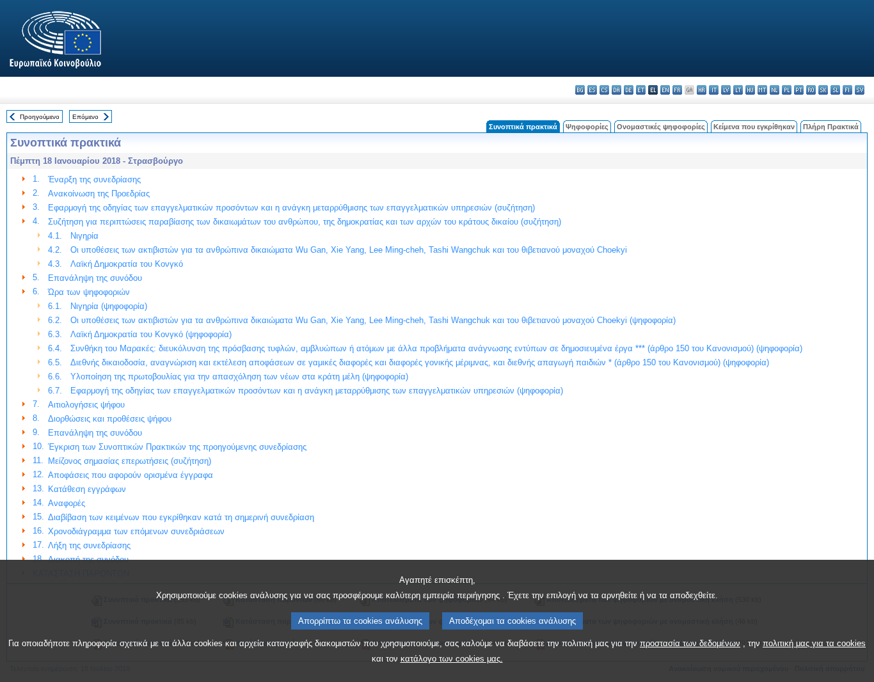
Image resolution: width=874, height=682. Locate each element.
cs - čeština (604, 90)
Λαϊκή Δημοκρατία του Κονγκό (126, 264)
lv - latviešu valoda (726, 90)
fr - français (677, 90)
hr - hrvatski (701, 90)
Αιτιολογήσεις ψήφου (86, 404)
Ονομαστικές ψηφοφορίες (661, 127)
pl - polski (786, 90)
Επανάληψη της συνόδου (95, 278)
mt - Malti (762, 90)
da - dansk (616, 90)
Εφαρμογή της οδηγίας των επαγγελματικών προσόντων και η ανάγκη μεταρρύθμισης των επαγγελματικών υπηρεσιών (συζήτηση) (291, 207)
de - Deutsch (628, 90)
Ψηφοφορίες (587, 127)
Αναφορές (66, 503)
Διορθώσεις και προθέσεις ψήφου (109, 419)
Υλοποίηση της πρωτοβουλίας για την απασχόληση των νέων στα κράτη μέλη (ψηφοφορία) (239, 376)
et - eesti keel (641, 90)
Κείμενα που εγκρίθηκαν (754, 127)
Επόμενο (85, 116)
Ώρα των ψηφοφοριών (89, 292)
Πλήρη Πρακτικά (831, 127)
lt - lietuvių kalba (738, 90)
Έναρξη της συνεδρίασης (94, 179)
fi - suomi (847, 90)
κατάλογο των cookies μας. (452, 658)
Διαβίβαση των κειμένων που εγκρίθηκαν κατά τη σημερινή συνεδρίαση (181, 517)
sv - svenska (859, 90)
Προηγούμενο (40, 116)
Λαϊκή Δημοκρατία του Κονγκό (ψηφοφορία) (151, 334)
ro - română (811, 90)
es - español (592, 90)
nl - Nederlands (774, 90)
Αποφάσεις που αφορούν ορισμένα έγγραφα (130, 475)
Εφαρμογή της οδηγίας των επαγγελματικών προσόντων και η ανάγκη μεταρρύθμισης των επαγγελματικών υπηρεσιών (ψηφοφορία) (316, 390)
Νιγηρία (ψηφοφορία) (108, 306)
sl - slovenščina (835, 90)
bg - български (580, 90)
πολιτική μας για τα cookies (814, 643)
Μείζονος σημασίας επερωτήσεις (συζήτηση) (129, 461)
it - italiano (714, 90)
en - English (665, 90)
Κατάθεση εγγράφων (87, 489)
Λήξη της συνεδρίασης (89, 545)
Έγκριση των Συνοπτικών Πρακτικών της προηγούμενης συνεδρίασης (177, 447)
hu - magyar (750, 90)
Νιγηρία (84, 236)
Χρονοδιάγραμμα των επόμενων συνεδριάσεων (136, 531)
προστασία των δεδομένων (690, 643)
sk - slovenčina (823, 90)
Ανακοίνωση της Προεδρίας (99, 193)
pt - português (799, 90)
